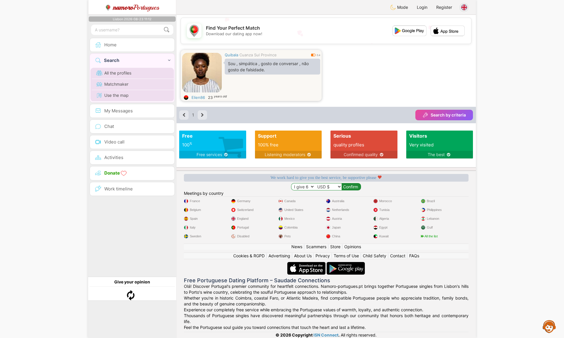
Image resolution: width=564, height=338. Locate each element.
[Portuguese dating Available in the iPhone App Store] (307, 264)
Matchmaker (116, 84)
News (296, 246)
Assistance (549, 326)
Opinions (352, 246)
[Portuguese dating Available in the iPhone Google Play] (346, 264)
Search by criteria (448, 114)
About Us (303, 255)
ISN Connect (325, 334)
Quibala (231, 55)
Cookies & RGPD (249, 255)
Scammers (316, 246)
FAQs (414, 255)
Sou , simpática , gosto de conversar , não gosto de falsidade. (268, 66)
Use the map (116, 95)
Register (444, 7)
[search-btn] (166, 30)
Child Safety (374, 255)
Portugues (136, 7)
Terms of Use (346, 255)
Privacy (322, 255)
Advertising (279, 255)
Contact (397, 255)
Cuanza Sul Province (258, 55)
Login (422, 7)
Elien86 (198, 97)
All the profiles (117, 72)
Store (335, 246)
